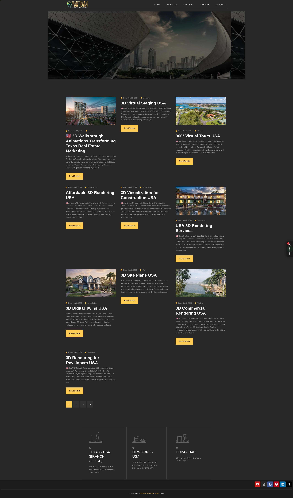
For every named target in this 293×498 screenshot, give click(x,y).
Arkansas (146, 98)
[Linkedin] (283, 484)
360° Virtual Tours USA (198, 136)
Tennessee (201, 220)
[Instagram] (264, 484)
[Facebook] (270, 484)
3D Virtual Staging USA (143, 103)
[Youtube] (257, 484)
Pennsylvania (92, 187)
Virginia (200, 303)
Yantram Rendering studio (149, 493)
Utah (144, 270)
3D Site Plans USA (139, 275)
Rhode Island (147, 187)
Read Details (74, 176)
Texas (90, 131)
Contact (221, 5)
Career (205, 5)
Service (172, 5)
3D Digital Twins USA (86, 308)
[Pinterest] (276, 484)
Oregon (200, 131)
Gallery (188, 5)
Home (157, 5)
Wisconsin (91, 353)
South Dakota (92, 303)
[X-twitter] (289, 484)
